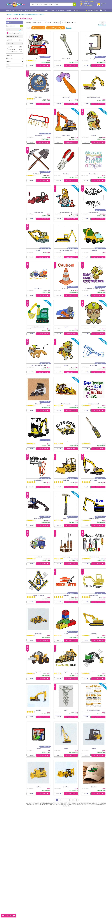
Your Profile (88, 5)
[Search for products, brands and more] (74, 4)
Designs (15, 14)
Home (9, 14)
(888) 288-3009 (93, 10)
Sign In (86, 3)
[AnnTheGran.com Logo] (15, 4)
